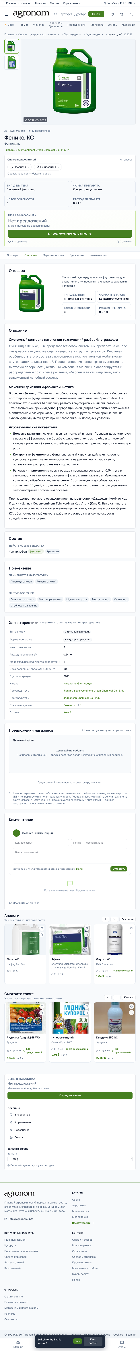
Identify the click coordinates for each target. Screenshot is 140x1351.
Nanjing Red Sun (16, 964)
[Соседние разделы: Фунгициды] (102, 34)
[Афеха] (70, 939)
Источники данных (16, 1302)
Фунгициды (93, 34)
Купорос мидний (62, 1037)
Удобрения (128, 24)
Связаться (11, 1319)
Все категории (81, 1222)
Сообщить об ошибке (26, 902)
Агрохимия (49, 34)
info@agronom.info (21, 1218)
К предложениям (70, 1095)
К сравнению (22, 1122)
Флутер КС (103, 959)
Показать (71, 705)
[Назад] (105, 919)
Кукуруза (38, 24)
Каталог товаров (28, 34)
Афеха (55, 959)
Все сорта (127, 919)
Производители (82, 1262)
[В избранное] (41, 928)
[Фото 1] (11, 46)
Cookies (118, 1334)
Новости (40, 3)
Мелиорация (80, 1216)
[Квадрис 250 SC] (114, 1017)
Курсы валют (80, 1273)
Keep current (93, 1341)
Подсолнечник (76, 24)
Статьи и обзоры (82, 1239)
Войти (79, 868)
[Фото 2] (11, 62)
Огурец (112, 24)
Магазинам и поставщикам (21, 1307)
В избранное (19, 241)
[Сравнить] (41, 934)
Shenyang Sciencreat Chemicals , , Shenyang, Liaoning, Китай (69, 965)
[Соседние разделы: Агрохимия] (58, 34)
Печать (18, 1137)
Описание (30, 255)
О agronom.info (13, 1296)
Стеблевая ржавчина (24, 605)
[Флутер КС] (114, 939)
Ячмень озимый (46, 581)
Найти (96, 13)
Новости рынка (81, 1245)
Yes (77, 1341)
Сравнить (126, 241)
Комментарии (98, 255)
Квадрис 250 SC (107, 1037)
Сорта (76, 1199)
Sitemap (131, 1334)
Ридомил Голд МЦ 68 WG (23, 1037)
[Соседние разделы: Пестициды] (80, 34)
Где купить (77, 255)
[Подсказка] (29, 632)
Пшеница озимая (21, 581)
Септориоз (120, 599)
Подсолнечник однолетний (21, 1251)
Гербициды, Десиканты (56, 24)
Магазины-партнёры (85, 1268)
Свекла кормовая (15, 1256)
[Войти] (131, 14)
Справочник (70, 3)
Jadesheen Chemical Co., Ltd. (81, 697)
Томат (24, 24)
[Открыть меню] (6, 14)
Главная (11, 3)
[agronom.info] (31, 14)
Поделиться (21, 1129)
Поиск (76, 1279)
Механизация (80, 1211)
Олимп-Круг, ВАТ (61, 1042)
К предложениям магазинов (68, 233)
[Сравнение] (121, 14)
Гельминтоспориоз (22, 599)
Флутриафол (18, 551)
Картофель (97, 24)
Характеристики (53, 255)
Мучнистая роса (76, 599)
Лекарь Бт (14, 959)
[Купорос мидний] (70, 1017)
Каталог (26, 3)
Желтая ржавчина (50, 599)
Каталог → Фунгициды (77, 683)
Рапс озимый (12, 1268)
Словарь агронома (84, 1256)
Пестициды (71, 34)
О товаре (12, 255)
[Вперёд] (114, 919)
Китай (67, 712)
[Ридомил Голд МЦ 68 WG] (25, 1017)
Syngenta (12, 1042)
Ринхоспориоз (100, 599)
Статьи (54, 3)
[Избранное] (112, 14)
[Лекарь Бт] (25, 939)
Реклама (9, 1313)
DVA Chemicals (104, 964)
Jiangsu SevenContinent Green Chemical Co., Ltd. (93, 690)
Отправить (119, 868)
